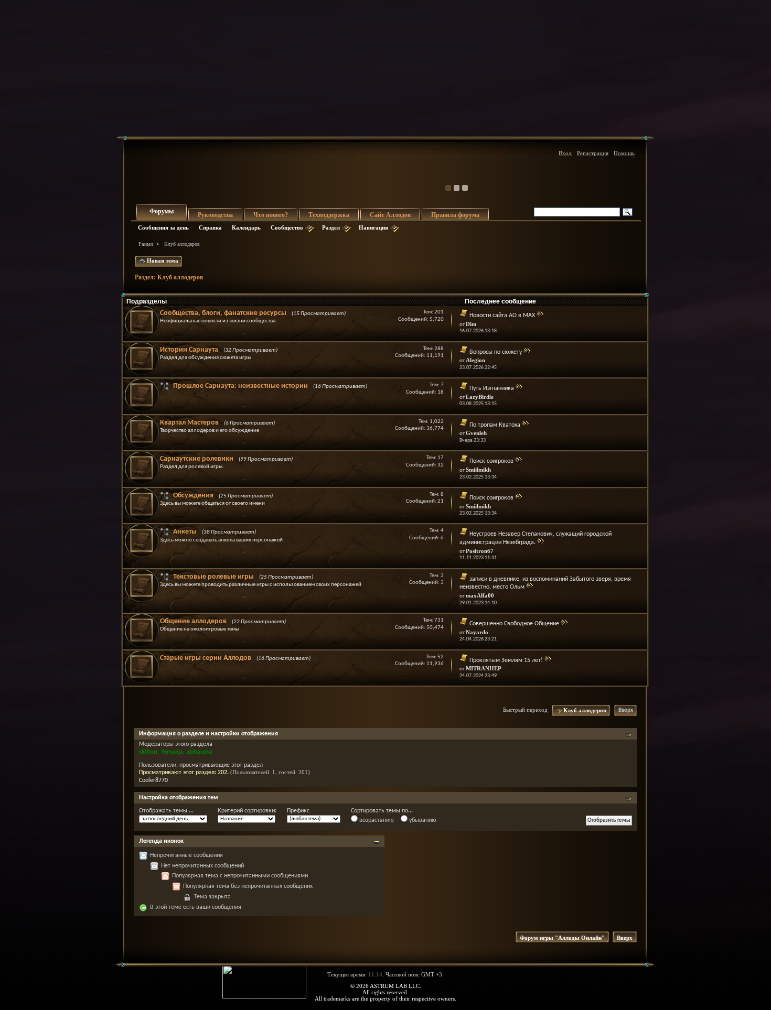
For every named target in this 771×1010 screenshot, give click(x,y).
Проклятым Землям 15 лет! (506, 660)
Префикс (298, 811)
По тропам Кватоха (494, 425)
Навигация (373, 227)
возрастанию (376, 820)
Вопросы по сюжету (495, 352)
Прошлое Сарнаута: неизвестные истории (240, 386)
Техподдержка (328, 215)
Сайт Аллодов (390, 215)
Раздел (331, 227)
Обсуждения (193, 495)
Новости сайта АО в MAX (502, 315)
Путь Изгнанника (491, 388)
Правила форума (455, 215)
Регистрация (592, 153)
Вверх (625, 710)
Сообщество (287, 227)
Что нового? (270, 215)
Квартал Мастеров (189, 423)
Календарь (246, 227)
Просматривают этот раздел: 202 (183, 772)
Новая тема (161, 260)
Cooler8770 (153, 780)
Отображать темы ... (166, 811)
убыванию (422, 820)
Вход (565, 153)
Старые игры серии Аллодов (205, 658)
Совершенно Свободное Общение (514, 624)
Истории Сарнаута (189, 350)
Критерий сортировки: (247, 811)
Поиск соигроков (491, 461)
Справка (210, 227)
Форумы (161, 211)
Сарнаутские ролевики (196, 459)
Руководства (215, 215)
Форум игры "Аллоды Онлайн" (562, 938)
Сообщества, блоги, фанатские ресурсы (223, 313)
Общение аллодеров (193, 621)
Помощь (624, 153)
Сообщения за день (163, 227)
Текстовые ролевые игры (213, 577)
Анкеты (185, 532)
